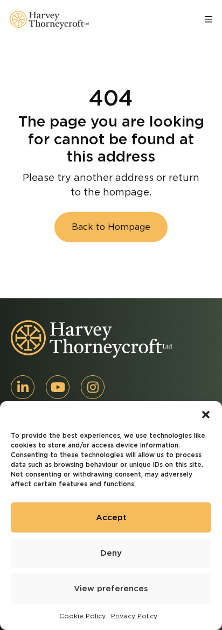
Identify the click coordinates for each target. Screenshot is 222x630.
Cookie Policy (82, 616)
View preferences (111, 588)
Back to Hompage (111, 227)
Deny (111, 553)
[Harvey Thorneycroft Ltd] (49, 20)
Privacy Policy (134, 616)
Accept (111, 517)
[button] (205, 414)
